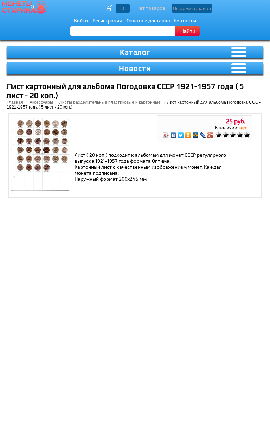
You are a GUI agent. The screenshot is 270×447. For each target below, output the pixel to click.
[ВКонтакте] (173, 135)
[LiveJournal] (203, 135)
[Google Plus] (210, 135)
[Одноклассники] (188, 135)
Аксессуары (41, 102)
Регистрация (107, 21)
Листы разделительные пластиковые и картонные (110, 102)
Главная (15, 102)
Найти (187, 31)
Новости (135, 68)
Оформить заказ (192, 8)
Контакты (185, 21)
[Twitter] (181, 135)
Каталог (135, 52)
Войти (81, 21)
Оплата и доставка (148, 21)
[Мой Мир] (195, 135)
